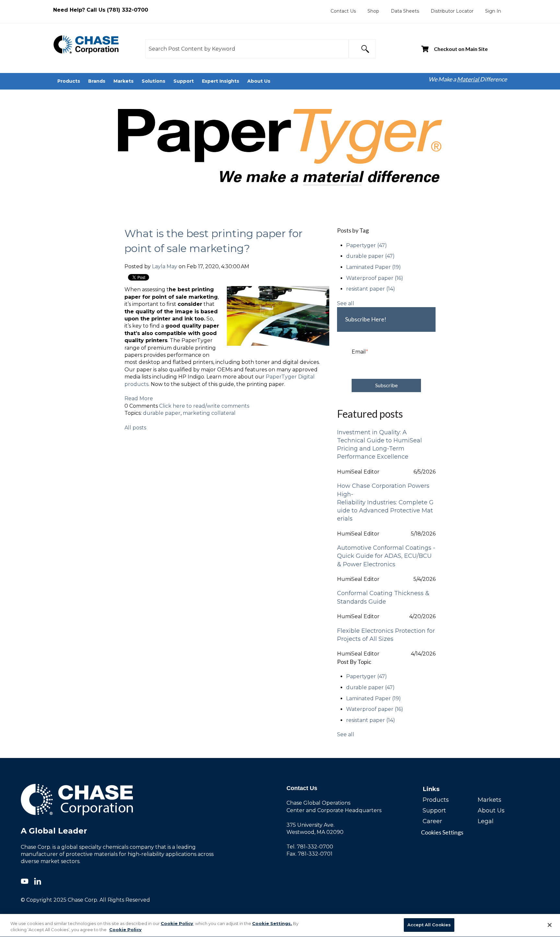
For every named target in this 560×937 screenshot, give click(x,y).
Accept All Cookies (429, 924)
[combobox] (247, 48)
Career (432, 821)
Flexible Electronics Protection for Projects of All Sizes (386, 635)
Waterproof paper (374, 278)
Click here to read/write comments (204, 406)
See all (345, 303)
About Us (491, 810)
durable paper (162, 413)
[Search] (362, 48)
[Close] (549, 925)
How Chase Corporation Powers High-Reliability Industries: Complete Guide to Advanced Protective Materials (385, 502)
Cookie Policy (177, 923)
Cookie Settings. (272, 923)
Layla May (164, 266)
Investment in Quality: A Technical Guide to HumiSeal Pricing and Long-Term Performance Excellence (379, 445)
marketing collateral (209, 413)
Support (434, 810)
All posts (135, 428)
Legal (486, 821)
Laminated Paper (373, 267)
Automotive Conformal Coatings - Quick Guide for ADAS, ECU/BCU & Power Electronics (386, 556)
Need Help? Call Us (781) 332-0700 (100, 10)
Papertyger (366, 245)
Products (436, 799)
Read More (138, 398)
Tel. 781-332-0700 (309, 847)
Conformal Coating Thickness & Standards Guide (383, 597)
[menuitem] (343, 11)
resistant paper (370, 289)
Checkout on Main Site (461, 49)
